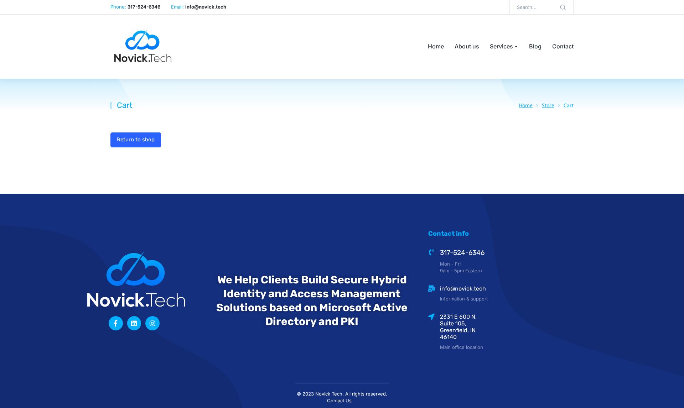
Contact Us (339, 400)
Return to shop (136, 139)
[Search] (563, 7)
